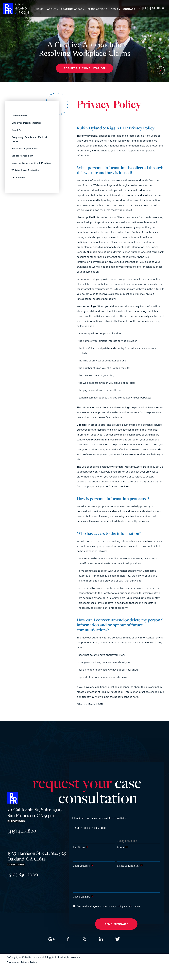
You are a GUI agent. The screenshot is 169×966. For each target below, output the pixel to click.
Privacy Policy (29, 962)
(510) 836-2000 (22, 874)
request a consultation (84, 68)
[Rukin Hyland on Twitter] (117, 940)
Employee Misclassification (26, 123)
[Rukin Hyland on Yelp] (84, 940)
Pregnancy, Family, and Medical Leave (29, 139)
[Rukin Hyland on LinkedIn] (101, 940)
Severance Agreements (25, 148)
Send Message (116, 924)
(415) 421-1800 (21, 831)
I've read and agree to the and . (109, 906)
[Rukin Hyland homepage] (16, 8)
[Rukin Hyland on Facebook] (68, 940)
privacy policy (115, 906)
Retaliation (19, 177)
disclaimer (135, 906)
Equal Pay (17, 130)
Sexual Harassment (22, 156)
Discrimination (19, 115)
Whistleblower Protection (25, 170)
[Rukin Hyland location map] (51, 940)
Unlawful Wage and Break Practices (32, 163)
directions (16, 821)
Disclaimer (13, 962)
